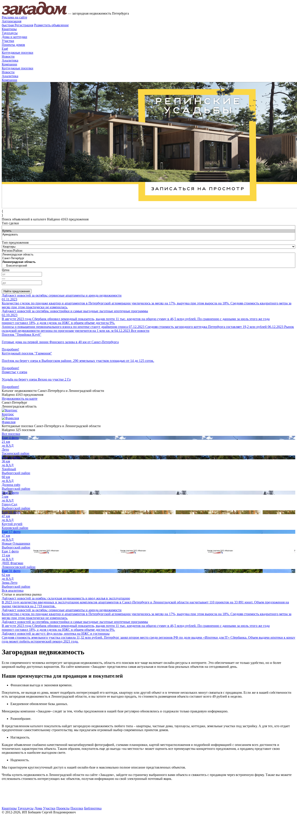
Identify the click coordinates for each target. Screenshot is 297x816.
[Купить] (148, 231)
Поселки (76, 808)
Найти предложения (16, 291)
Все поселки (11, 434)
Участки (8, 41)
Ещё (5, 48)
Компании (9, 64)
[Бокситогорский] (148, 266)
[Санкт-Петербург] (148, 258)
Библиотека (93, 808)
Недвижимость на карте (19, 398)
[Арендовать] (148, 235)
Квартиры (9, 29)
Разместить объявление (51, 25)
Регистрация (17, 25)
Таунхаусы (10, 33)
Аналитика (10, 60)
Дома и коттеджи (14, 37)
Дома (38, 808)
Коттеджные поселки (17, 52)
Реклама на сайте (14, 17)
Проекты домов (13, 45)
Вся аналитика (12, 590)
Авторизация (11, 21)
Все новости (140, 330)
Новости (8, 56)
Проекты (63, 808)
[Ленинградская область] (148, 255)
